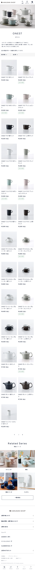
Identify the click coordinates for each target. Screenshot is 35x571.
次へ (22, 434)
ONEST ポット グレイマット (25, 365)
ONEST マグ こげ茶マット (25, 136)
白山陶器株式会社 (5, 546)
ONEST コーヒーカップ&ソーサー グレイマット (25, 307)
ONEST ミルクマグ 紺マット (8, 222)
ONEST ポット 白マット (8, 364)
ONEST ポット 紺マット (8, 394)
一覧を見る (17, 497)
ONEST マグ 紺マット (7, 136)
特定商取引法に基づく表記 (6, 558)
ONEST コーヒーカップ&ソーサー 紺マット (8, 338)
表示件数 (3, 54)
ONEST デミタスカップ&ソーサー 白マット (8, 250)
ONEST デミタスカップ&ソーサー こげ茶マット (25, 280)
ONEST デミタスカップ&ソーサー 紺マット (8, 280)
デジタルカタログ (5, 541)
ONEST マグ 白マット (7, 77)
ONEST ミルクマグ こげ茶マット (25, 222)
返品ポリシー (18, 558)
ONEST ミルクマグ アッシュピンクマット (25, 192)
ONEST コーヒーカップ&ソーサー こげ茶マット (25, 338)
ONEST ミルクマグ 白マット (8, 162)
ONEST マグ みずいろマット (8, 106)
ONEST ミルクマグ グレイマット (25, 162)
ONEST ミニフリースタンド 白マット (8, 423)
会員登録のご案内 (5, 536)
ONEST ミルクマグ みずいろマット (8, 192)
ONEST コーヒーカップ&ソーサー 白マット (8, 307)
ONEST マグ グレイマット (25, 77)
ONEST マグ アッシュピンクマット (25, 106)
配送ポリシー (4, 560)
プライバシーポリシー (13, 556)
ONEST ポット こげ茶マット (25, 395)
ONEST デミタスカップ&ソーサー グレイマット (25, 250)
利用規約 (3, 556)
